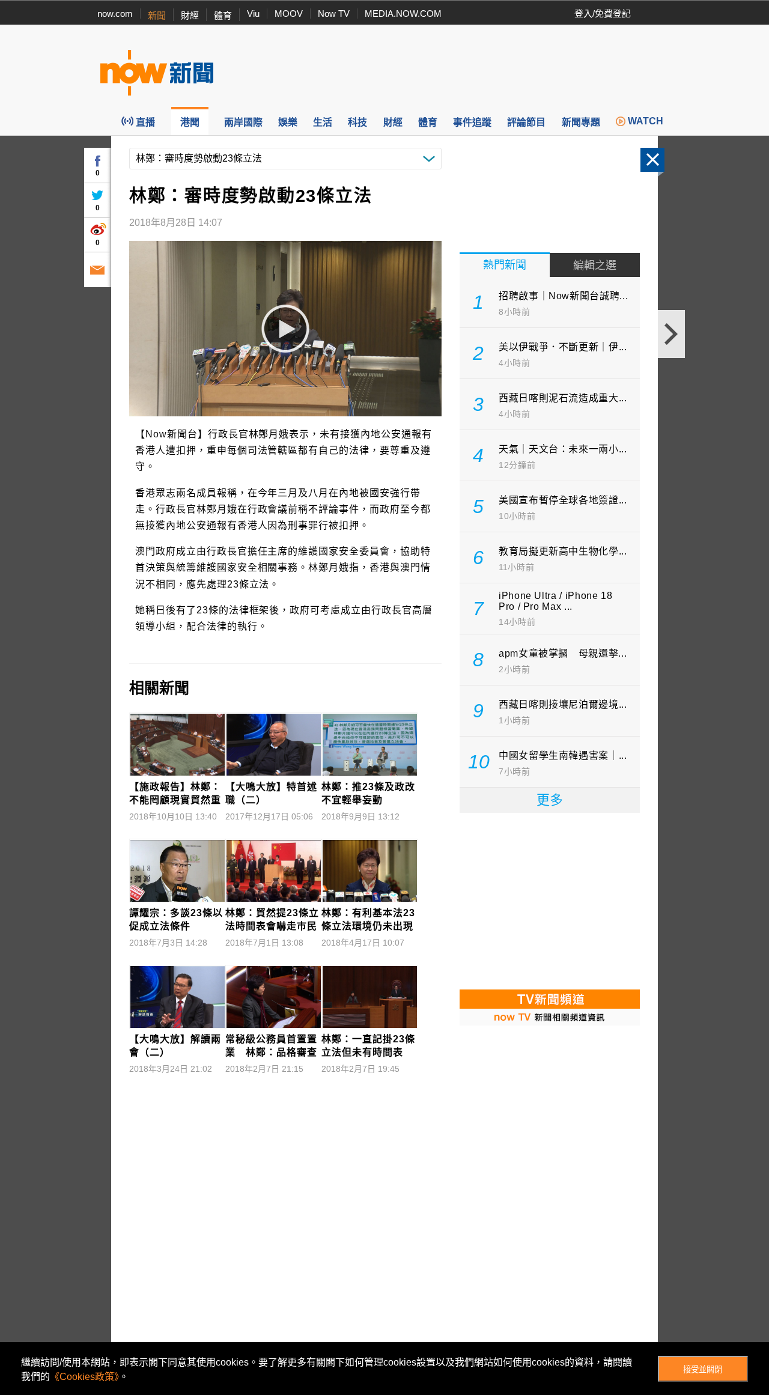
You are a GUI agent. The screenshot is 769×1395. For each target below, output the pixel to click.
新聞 (157, 15)
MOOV (289, 13)
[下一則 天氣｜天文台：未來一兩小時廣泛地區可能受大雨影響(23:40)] (671, 334)
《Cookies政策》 (84, 1377)
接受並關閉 (702, 1369)
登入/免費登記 (602, 13)
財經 (190, 15)
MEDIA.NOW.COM (403, 13)
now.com (115, 13)
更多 (549, 799)
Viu (253, 13)
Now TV (334, 13)
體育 (223, 15)
